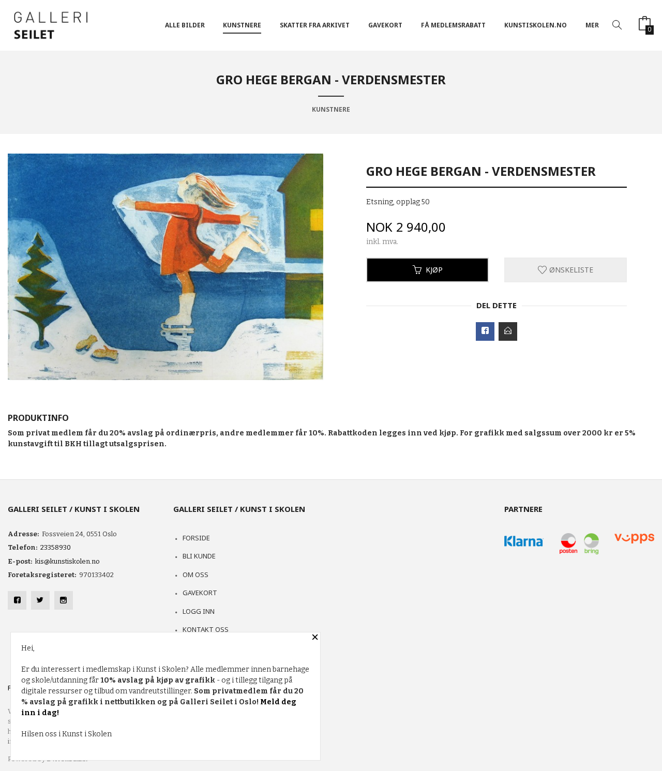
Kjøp (434, 270)
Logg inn (199, 611)
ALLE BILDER (185, 25)
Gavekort (200, 592)
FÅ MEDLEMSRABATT (453, 25)
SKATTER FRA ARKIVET (315, 25)
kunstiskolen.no (535, 25)
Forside (196, 537)
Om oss (195, 574)
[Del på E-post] (508, 331)
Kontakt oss (206, 629)
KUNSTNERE (242, 25)
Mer (592, 25)
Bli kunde (199, 556)
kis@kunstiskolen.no (67, 561)
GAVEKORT (385, 25)
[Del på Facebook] (485, 331)
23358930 (55, 547)
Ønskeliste (570, 270)
